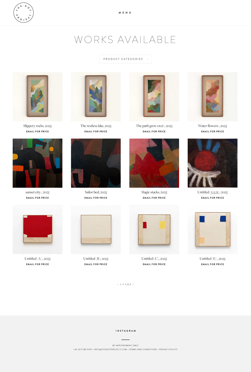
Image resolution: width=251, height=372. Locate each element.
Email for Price (37, 131)
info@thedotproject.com (110, 349)
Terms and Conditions (143, 349)
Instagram (126, 331)
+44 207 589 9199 (82, 349)
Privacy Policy (168, 349)
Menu (125, 13)
